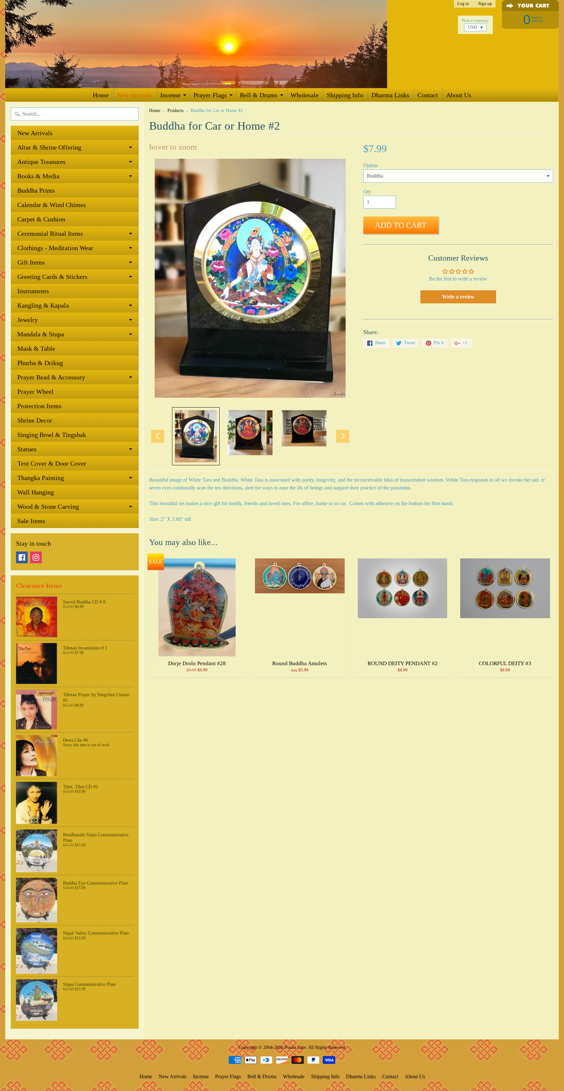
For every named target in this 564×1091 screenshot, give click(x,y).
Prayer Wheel (35, 391)
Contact (427, 95)
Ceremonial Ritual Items (50, 233)
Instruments (33, 291)
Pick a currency (475, 20)
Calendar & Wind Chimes (51, 204)
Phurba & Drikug (40, 362)
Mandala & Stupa (40, 334)
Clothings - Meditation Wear (55, 247)
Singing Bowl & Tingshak (51, 434)
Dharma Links (390, 95)
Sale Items (31, 520)
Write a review (458, 296)
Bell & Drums (258, 95)
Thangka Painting (40, 477)
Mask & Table (36, 348)
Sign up (485, 4)
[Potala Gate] (217, 44)
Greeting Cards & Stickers (52, 276)
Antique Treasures (41, 161)
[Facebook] (22, 557)
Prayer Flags (210, 95)
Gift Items (31, 262)
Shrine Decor (34, 420)
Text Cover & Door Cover (51, 463)
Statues (27, 449)
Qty (367, 191)
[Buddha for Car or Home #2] (196, 436)
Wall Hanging (35, 492)
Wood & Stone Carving (48, 506)
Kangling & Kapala (43, 305)
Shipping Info (345, 95)
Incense (170, 95)
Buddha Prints (36, 190)
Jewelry (27, 319)
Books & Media (38, 176)
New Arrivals (134, 95)
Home (101, 95)
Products (175, 110)
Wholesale (304, 95)
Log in (463, 4)
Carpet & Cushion (41, 219)
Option (370, 165)
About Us (458, 95)
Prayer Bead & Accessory (51, 377)
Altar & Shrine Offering (49, 147)
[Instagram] (36, 557)
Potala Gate (295, 1047)
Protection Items (39, 405)
